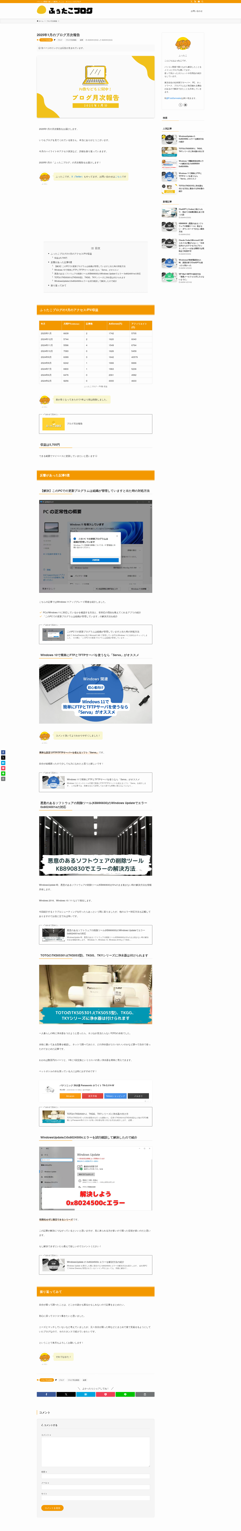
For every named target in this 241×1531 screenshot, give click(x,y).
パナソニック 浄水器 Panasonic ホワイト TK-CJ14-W (87, 1085)
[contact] (199, 1)
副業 (81, 40)
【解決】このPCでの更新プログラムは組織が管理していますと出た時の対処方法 (90, 266)
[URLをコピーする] (145, 1394)
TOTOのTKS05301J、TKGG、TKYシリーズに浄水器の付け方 (97, 1113)
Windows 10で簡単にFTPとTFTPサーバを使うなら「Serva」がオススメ (86, 269)
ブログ (60, 40)
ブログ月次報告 (46, 40)
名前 (44, 1471)
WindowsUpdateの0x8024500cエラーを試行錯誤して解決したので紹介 (85, 280)
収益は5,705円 (60, 257)
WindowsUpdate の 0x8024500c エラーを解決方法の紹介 (95, 1261)
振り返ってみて (58, 285)
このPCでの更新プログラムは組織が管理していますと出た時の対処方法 (103, 631)
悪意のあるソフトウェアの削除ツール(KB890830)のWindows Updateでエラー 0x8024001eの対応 (97, 273)
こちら (118, 176)
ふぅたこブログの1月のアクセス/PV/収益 (71, 253)
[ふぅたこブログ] (65, 10)
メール (45, 1482)
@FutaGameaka (173, 98)
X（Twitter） (77, 176)
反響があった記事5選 (61, 262)
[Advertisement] (95, 213)
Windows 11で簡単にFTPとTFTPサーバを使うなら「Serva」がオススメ (103, 779)
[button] (46, 1394)
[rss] (195, 1)
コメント (46, 1434)
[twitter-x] (191, 1)
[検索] (202, 1)
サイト (44, 1493)
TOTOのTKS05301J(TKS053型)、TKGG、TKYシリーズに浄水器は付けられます (89, 277)
